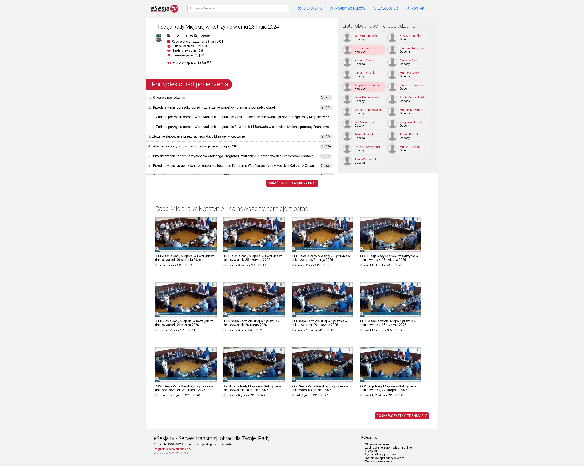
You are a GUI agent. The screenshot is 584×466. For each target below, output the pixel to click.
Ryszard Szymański (367, 146)
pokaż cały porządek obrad (292, 183)
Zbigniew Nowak (411, 122)
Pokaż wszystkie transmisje (402, 416)
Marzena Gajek (409, 72)
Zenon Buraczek (365, 48)
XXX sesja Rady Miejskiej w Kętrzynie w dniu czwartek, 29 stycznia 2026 (319, 323)
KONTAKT (419, 9)
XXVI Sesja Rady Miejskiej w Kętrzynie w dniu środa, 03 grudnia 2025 (320, 388)
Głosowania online (377, 444)
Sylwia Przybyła (364, 134)
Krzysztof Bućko (410, 35)
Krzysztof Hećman (367, 85)
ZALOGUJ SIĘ (388, 9)
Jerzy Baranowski (366, 35)
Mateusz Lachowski (368, 109)
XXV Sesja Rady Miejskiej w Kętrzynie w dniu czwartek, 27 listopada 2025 (388, 388)
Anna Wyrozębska (366, 159)
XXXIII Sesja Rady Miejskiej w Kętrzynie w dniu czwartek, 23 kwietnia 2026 (389, 258)
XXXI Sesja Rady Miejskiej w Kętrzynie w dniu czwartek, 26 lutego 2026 (251, 323)
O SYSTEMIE (312, 9)
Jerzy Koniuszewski (368, 97)
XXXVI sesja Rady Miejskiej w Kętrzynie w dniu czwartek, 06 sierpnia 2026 (184, 258)
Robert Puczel (409, 134)
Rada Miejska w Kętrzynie (188, 35)
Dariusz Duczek (365, 72)
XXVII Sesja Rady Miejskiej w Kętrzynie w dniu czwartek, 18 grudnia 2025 (252, 388)
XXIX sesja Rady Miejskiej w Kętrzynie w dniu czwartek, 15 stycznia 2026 (388, 323)
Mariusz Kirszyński (412, 85)
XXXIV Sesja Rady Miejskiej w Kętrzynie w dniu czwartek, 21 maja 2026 (321, 258)
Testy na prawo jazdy (379, 461)
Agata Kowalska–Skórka (414, 97)
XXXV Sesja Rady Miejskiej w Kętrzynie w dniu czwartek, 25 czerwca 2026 (252, 258)
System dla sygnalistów (380, 454)
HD (202, 55)
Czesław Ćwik (409, 60)
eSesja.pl (371, 451)
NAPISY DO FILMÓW (350, 9)
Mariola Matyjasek (411, 109)
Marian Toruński (410, 146)
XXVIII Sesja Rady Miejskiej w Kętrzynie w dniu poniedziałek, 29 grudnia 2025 (184, 388)
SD (196, 55)
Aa (199, 63)
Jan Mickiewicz (365, 122)
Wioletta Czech (364, 60)
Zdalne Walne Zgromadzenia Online (388, 447)
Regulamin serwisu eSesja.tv (172, 449)
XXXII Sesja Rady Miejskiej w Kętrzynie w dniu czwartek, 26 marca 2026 (184, 323)
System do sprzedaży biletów (384, 458)
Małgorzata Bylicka (412, 48)
